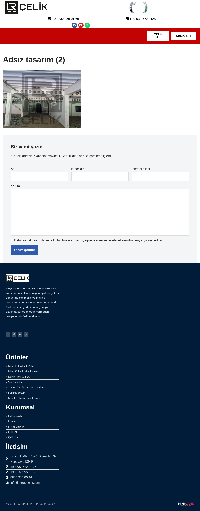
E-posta (77, 169)
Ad (14, 169)
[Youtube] (81, 25)
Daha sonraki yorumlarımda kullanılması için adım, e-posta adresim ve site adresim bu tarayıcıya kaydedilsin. (89, 240)
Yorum (16, 186)
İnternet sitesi (141, 169)
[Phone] (26, 334)
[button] (74, 36)
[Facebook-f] (14, 334)
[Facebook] (74, 25)
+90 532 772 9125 (142, 19)
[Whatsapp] (87, 25)
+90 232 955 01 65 (65, 19)
